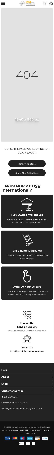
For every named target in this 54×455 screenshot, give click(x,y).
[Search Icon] (11, 3)
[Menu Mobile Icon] (3, 3)
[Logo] (27, 3)
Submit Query (10, 397)
